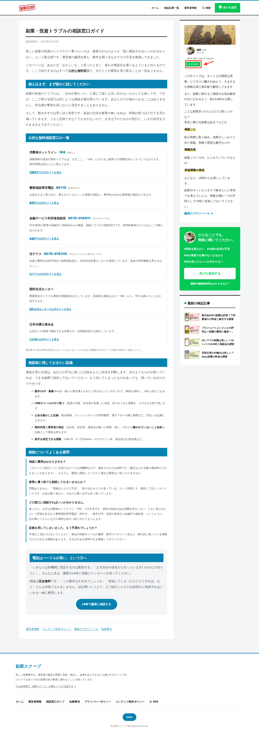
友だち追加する (210, 273)
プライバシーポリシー (97, 701)
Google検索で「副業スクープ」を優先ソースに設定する (44, 686)
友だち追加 (229, 7)
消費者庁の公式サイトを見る (45, 172)
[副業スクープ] (27, 7)
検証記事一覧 (171, 7)
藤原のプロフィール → (198, 213)
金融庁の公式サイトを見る (44, 238)
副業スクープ (28, 666)
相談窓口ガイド (55, 701)
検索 (208, 7)
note (129, 716)
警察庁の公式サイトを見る (44, 202)
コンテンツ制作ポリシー (56, 629)
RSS (155, 701)
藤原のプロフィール (86, 629)
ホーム (155, 7)
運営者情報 (190, 7)
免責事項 (106, 629)
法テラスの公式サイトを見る (45, 273)
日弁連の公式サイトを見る (44, 339)
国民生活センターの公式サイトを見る (50, 309)
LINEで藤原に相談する (96, 604)
